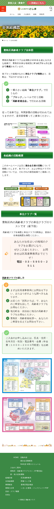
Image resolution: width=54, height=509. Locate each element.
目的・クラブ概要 (12, 491)
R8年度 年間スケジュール (30, 464)
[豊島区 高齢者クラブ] (27, 9)
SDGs (7, 494)
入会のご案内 (15, 467)
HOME (16, 457)
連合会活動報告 (26, 460)
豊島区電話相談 (27, 484)
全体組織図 (9, 481)
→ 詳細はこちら (36, 3)
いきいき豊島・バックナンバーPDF (35, 488)
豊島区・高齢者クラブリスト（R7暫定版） (27, 471)
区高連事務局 (26, 477)
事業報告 (8, 484)
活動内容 (23, 457)
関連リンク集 (26, 481)
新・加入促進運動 (17, 474)
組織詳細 (8, 477)
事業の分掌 (9, 488)
